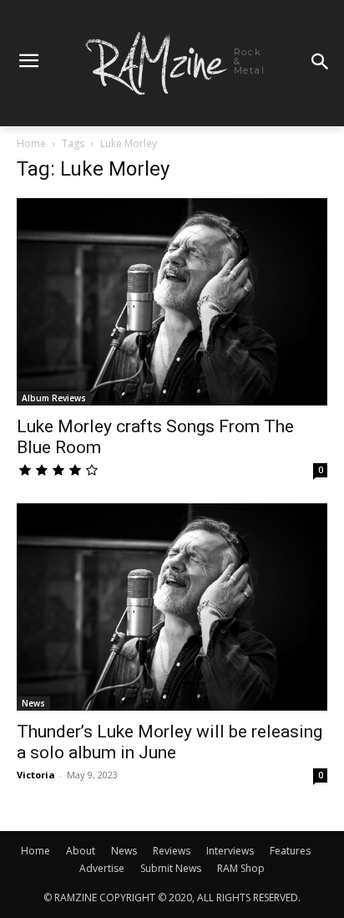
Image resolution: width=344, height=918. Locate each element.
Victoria (36, 774)
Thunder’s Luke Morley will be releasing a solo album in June (169, 742)
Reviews (171, 851)
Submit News (170, 868)
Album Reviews (54, 398)
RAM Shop (241, 868)
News (33, 703)
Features (290, 851)
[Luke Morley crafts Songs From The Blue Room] (172, 301)
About (80, 851)
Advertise (101, 868)
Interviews (230, 851)
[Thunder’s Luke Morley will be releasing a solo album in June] (172, 607)
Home (31, 143)
